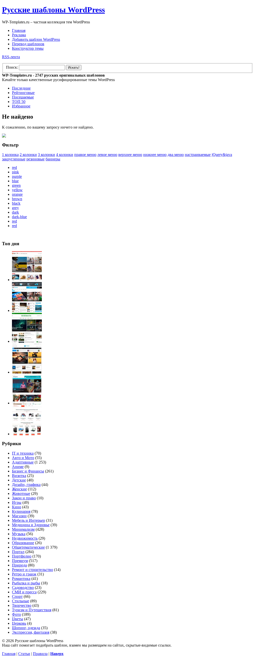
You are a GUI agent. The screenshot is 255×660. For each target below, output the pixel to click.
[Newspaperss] (27, 403)
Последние (21, 88)
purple (17, 176)
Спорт (17, 596)
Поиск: (12, 67)
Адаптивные (23, 462)
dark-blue (19, 217)
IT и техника (23, 453)
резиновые (35, 159)
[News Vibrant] (27, 310)
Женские (19, 489)
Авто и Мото (23, 458)
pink (15, 172)
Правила (40, 654)
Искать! (73, 67)
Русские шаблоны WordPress (53, 9)
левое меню (107, 154)
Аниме (18, 467)
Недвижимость (25, 538)
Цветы (17, 619)
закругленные (13, 159)
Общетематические (28, 547)
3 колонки (46, 154)
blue (15, 181)
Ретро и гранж (24, 574)
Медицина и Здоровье (31, 525)
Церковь (19, 623)
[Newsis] (27, 372)
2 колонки (28, 154)
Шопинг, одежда (26, 628)
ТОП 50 (18, 101)
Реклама (19, 35)
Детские (19, 480)
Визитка (19, 475)
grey (15, 208)
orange (17, 194)
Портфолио (21, 556)
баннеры (53, 159)
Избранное (21, 106)
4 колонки (64, 154)
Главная (18, 30)
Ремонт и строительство (32, 569)
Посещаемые (23, 97)
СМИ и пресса (24, 592)
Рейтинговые (23, 93)
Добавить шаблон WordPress (36, 39)
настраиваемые (198, 154)
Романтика (21, 578)
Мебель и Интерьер (28, 520)
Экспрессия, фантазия (30, 632)
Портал (18, 552)
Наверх (57, 654)
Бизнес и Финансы (28, 471)
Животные (21, 493)
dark (15, 212)
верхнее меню (130, 154)
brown (17, 199)
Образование (23, 543)
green (16, 185)
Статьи (24, 654)
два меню (176, 154)
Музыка (18, 534)
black (16, 203)
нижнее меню (155, 154)
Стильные (20, 601)
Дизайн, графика (26, 484)
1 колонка (10, 154)
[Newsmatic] (27, 341)
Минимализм (23, 529)
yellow (17, 190)
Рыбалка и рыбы (26, 583)
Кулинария (21, 511)
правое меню (85, 154)
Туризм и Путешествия (31, 610)
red (14, 167)
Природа (19, 565)
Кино (16, 507)
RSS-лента (11, 57)
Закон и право (24, 498)
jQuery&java (222, 154)
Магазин (19, 516)
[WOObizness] (27, 434)
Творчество (21, 605)
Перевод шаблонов (28, 44)
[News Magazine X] (27, 280)
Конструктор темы (28, 48)
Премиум (20, 561)
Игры (16, 502)
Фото (16, 614)
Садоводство (23, 587)
